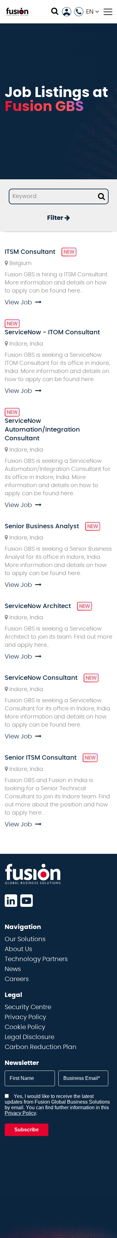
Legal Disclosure (29, 1037)
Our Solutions (25, 939)
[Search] (55, 11)
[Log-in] (66, 11)
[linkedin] (11, 900)
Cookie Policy (25, 1027)
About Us (18, 949)
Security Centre (28, 1007)
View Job (18, 302)
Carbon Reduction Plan (40, 1047)
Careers (17, 979)
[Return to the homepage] (17, 11)
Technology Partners (36, 959)
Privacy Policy (25, 1017)
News (13, 969)
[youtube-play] (26, 900)
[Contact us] (78, 11)
